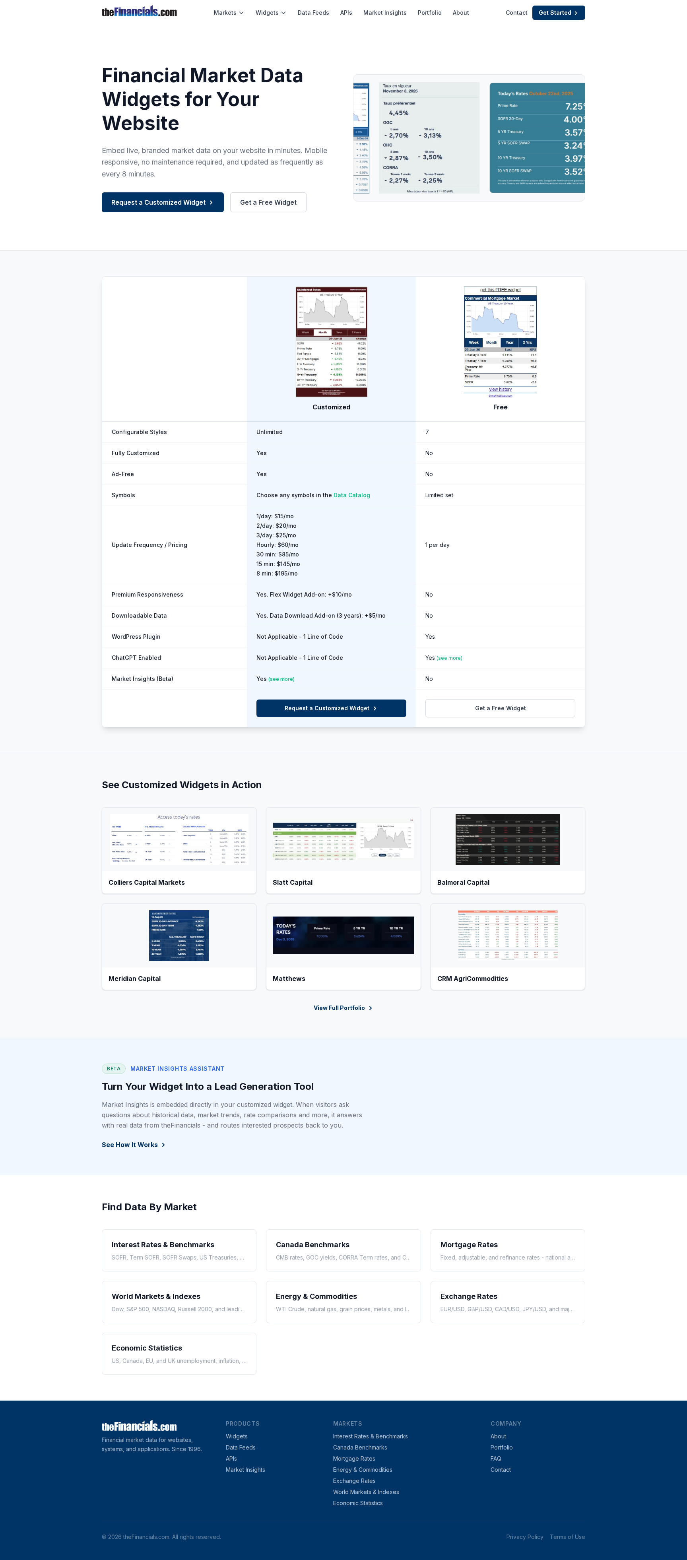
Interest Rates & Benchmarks (370, 1436)
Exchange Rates (354, 1480)
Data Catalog (352, 495)
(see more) (449, 658)
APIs (346, 12)
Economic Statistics (358, 1503)
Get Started (555, 12)
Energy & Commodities (362, 1469)
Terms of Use (567, 1536)
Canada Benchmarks (360, 1447)
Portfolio (430, 12)
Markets (225, 12)
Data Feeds (313, 12)
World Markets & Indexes (366, 1491)
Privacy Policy (525, 1536)
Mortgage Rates (354, 1458)
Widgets (267, 12)
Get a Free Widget (268, 202)
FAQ (496, 1458)
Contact (517, 12)
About (461, 12)
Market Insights (385, 12)
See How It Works (130, 1145)
